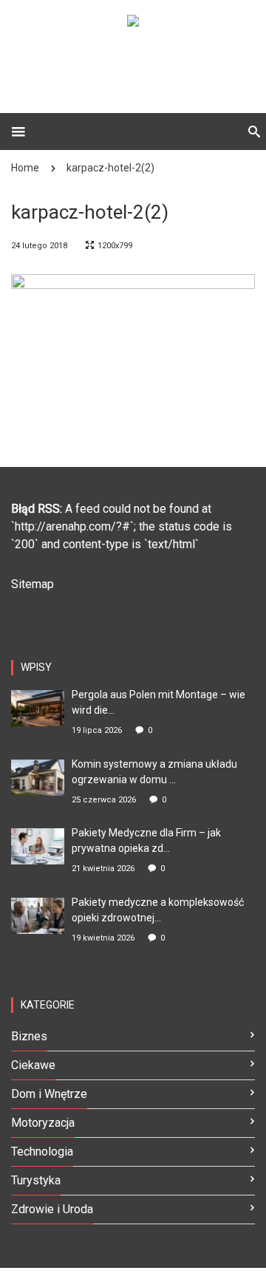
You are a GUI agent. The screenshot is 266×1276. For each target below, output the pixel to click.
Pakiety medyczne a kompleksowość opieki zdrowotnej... (158, 910)
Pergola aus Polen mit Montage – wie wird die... (158, 702)
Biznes (29, 1036)
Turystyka (36, 1180)
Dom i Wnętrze (49, 1094)
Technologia (42, 1151)
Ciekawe (33, 1065)
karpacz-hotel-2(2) (110, 168)
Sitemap (32, 584)
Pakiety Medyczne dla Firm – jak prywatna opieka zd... (146, 840)
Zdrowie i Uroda (52, 1209)
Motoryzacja (43, 1123)
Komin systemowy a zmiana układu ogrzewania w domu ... (154, 771)
